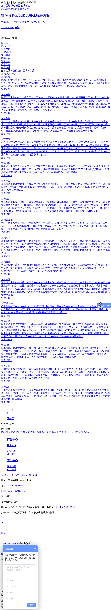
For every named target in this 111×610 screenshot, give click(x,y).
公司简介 (5, 64)
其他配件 (11, 454)
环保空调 (5, 49)
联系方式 (5, 67)
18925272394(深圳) (10, 38)
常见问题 (11, 466)
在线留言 (25, 5)
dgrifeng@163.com (17, 491)
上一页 (10, 410)
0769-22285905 (15, 485)
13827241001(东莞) (10, 27)
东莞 (32, 70)
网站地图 (15, 5)
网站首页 (5, 43)
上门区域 (5, 5)
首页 (15, 70)
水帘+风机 (6, 52)
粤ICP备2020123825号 (67, 507)
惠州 (8, 73)
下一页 (10, 418)
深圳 (14, 73)
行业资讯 (11, 469)
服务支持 (5, 58)
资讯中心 (5, 61)
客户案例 (5, 55)
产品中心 (5, 46)
